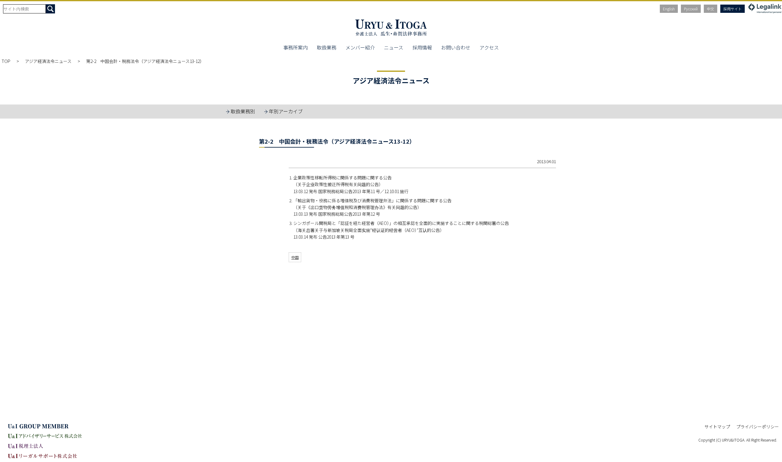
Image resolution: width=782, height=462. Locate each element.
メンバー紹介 (360, 47)
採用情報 (422, 47)
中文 (710, 8)
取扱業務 (326, 47)
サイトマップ (717, 427)
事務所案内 (295, 47)
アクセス (489, 47)
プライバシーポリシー (757, 427)
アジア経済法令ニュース (48, 61)
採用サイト (732, 8)
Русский (691, 8)
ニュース (393, 47)
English (669, 8)
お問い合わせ (455, 47)
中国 (295, 257)
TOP (6, 61)
